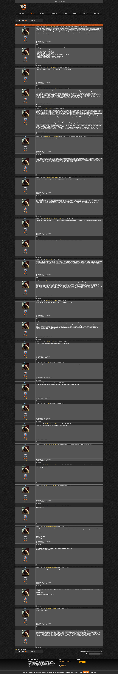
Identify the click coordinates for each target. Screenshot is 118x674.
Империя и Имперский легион (51, 300)
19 (31, 20)
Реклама (96, 13)
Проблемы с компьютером (50, 526)
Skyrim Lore (47, 321)
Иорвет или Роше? (49, 259)
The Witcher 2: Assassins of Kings (51, 423)
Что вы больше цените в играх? (51, 629)
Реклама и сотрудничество (65, 661)
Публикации (53, 13)
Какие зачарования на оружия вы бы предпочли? (55, 239)
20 (32, 20)
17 (42, 362)
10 (42, 218)
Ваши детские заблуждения (50, 198)
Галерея (75, 13)
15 (42, 321)
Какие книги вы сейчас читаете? (51, 67)
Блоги (65, 13)
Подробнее (93, 672)
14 (42, 300)
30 (42, 629)
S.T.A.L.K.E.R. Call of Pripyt (50, 26)
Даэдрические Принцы (49, 341)
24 (42, 505)
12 (42, 259)
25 (42, 526)
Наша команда (63, 666)
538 (24, 42)
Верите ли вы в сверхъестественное (52, 177)
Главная (21, 13)
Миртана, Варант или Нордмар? (51, 156)
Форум (42, 13)
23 (42, 485)
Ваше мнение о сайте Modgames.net (52, 88)
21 (42, 444)
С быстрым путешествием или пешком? (53, 218)
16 (42, 341)
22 (42, 464)
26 (42, 546)
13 (42, 280)
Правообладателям (64, 662)
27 (42, 567)
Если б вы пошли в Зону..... (50, 47)
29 (42, 608)
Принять (86, 672)
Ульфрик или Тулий (48, 108)
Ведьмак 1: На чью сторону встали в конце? (53, 280)
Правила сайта (63, 664)
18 (42, 382)
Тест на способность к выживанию (51, 136)
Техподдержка (63, 665)
